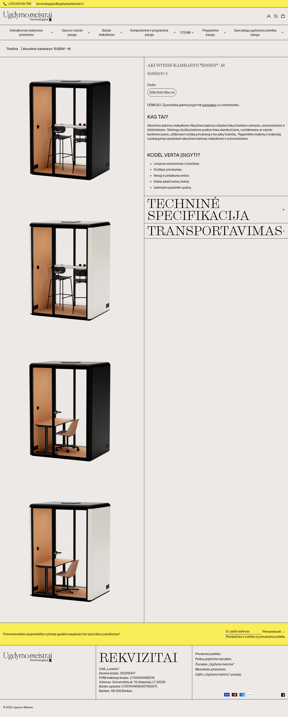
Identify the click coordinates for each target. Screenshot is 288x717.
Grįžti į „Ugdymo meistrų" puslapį (218, 674)
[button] (283, 16)
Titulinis (12, 49)
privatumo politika (272, 637)
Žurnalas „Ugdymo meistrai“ (215, 664)
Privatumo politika (207, 654)
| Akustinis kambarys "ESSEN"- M (46, 49)
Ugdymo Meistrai (23, 707)
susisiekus (209, 105)
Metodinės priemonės (210, 669)
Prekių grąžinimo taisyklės (213, 659)
